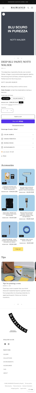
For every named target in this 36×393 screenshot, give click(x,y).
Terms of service (17, 386)
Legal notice (23, 388)
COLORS (5, 354)
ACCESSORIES (7, 365)
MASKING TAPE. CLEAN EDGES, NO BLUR (26, 240)
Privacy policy (28, 383)
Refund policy (8, 386)
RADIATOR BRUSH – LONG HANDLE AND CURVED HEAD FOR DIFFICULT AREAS (9, 241)
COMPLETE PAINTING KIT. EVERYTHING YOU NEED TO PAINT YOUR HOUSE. (9, 188)
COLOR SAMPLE (18, 98)
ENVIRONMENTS (8, 362)
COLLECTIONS (7, 358)
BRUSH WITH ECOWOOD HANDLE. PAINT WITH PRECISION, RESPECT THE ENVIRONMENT (26, 214)
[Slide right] (22, 58)
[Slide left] (14, 58)
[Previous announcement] (3, 2)
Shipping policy (15, 388)
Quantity (3, 107)
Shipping (10, 104)
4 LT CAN (6, 98)
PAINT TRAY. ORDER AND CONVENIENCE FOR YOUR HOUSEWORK (9, 214)
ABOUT (5, 373)
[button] (3, 8)
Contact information (27, 386)
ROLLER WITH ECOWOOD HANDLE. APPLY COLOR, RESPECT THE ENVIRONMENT (26, 189)
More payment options (18, 125)
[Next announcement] (33, 2)
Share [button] (4, 156)
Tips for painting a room (12, 283)
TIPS (4, 369)
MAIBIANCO (11, 383)
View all (18, 249)
